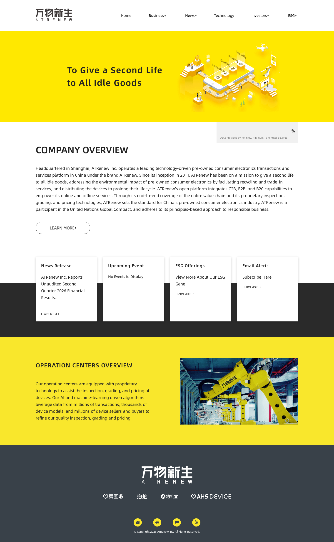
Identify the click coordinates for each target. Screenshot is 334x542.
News (190, 15)
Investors (259, 15)
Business (156, 15)
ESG (291, 15)
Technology (224, 15)
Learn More (62, 228)
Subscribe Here (257, 277)
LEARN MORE (183, 294)
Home (126, 15)
